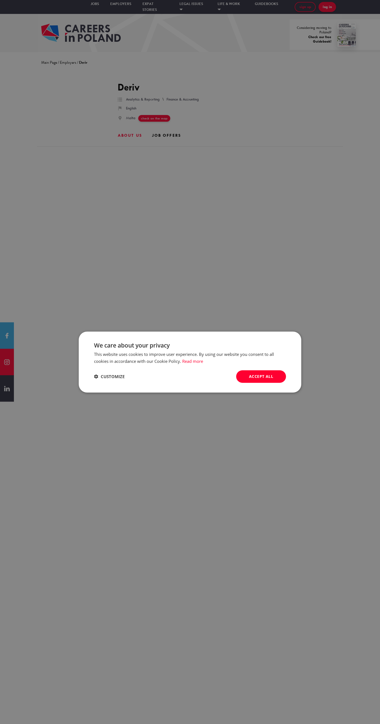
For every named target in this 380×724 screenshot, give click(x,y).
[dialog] (190, 362)
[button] (109, 376)
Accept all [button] (261, 376)
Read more (192, 361)
